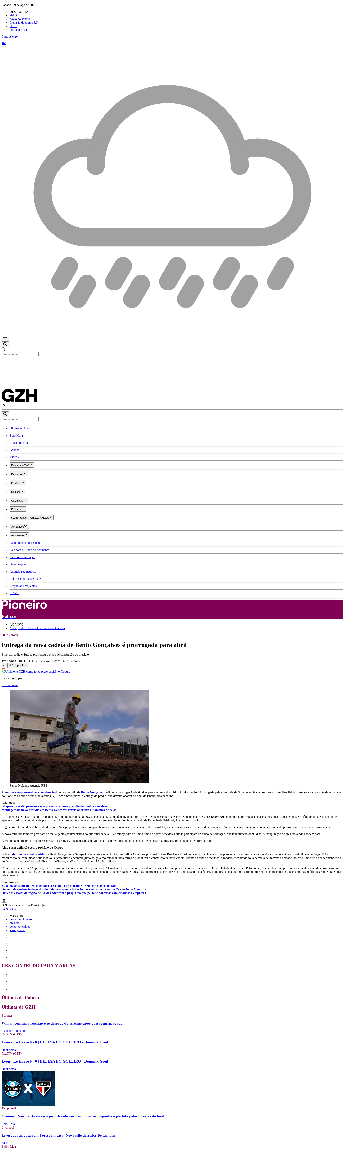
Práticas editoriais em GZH (27, 578)
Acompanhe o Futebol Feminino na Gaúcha (37, 628)
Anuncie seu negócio (23, 571)
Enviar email (10, 685)
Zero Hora (16, 435)
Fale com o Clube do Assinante (29, 550)
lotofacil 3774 (18, 29)
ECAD (14, 593)
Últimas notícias (20, 428)
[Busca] (5, 344)
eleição (14, 15)
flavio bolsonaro (20, 19)
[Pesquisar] (5, 414)
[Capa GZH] (172, 363)
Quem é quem (18, 564)
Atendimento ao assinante (26, 542)
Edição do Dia (19, 442)
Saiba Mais (9, 909)
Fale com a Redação (22, 557)
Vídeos (14, 457)
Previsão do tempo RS (24, 22)
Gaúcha (14, 450)
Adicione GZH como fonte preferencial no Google (38, 671)
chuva (13, 26)
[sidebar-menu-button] (5, 339)
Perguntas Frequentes (23, 586)
